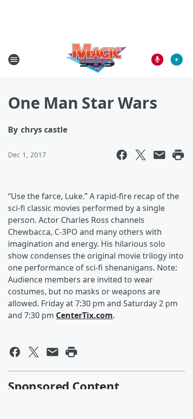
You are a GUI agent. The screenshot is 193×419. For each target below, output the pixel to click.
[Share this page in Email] (159, 155)
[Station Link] (96, 59)
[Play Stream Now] (177, 60)
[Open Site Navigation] (14, 60)
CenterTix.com (84, 315)
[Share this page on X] (140, 155)
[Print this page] (178, 155)
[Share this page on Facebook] (122, 155)
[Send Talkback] (157, 60)
